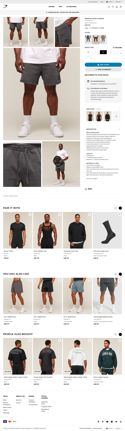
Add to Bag (104, 65)
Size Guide (118, 47)
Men (60, 6)
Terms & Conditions (85, 428)
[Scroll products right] (120, 208)
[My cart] (121, 7)
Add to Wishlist (104, 69)
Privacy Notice (97, 428)
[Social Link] (98, 421)
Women (51, 6)
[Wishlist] (113, 7)
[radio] (88, 39)
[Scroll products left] (115, 208)
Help (101, 2)
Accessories (71, 6)
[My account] (117, 7)
